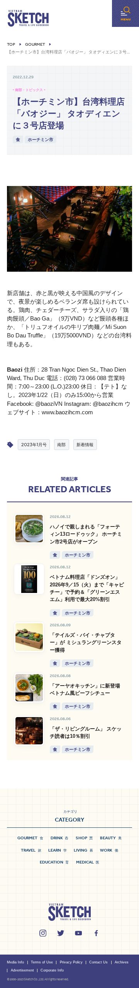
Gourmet (35, 44)
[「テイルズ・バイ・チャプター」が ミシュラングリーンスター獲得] (29, 637)
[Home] (28, 18)
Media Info (15, 962)
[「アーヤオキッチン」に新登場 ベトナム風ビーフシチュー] (29, 688)
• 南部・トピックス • (29, 90)
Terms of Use (42, 962)
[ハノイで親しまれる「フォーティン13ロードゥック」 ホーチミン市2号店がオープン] (29, 529)
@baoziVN (49, 404)
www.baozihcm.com (67, 412)
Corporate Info (52, 970)
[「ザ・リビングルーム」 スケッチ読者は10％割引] (29, 731)
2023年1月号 (34, 444)
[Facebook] (96, 933)
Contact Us (98, 962)
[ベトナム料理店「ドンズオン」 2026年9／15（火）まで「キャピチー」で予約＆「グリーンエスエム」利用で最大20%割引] (29, 579)
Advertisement (22, 970)
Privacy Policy (71, 962)
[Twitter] (60, 933)
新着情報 (84, 444)
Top (11, 44)
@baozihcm (108, 404)
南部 (61, 444)
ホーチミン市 (40, 139)
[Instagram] (42, 933)
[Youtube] (78, 933)
